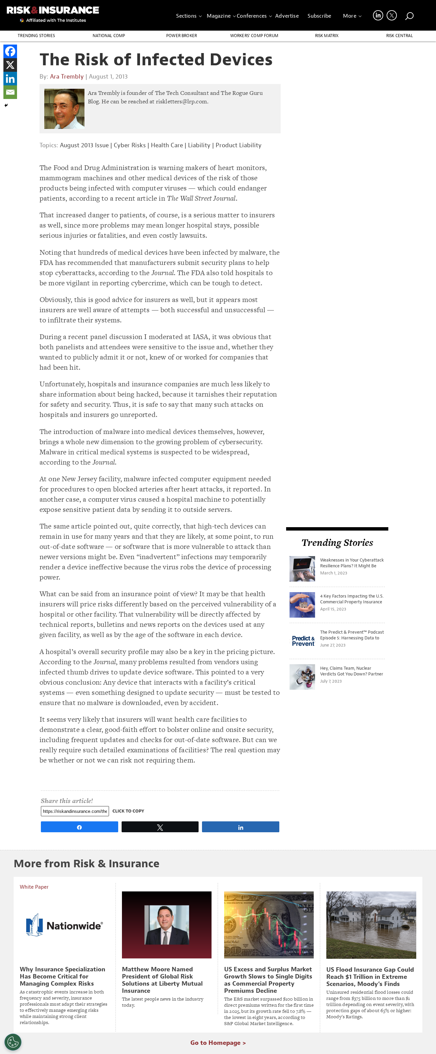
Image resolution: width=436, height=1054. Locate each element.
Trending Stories (36, 35)
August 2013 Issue (84, 145)
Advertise (286, 16)
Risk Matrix (327, 35)
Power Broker (181, 35)
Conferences (252, 16)
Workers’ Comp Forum (254, 35)
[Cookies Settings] (12, 1042)
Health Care (167, 145)
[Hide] (6, 105)
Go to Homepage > (218, 1043)
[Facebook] (10, 51)
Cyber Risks (130, 145)
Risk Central (399, 35)
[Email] (10, 92)
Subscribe (319, 16)
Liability (199, 145)
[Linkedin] (10, 78)
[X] (10, 65)
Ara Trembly (67, 77)
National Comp (109, 35)
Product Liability (239, 145)
